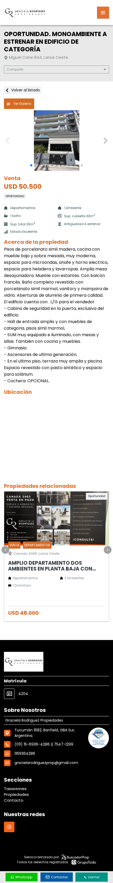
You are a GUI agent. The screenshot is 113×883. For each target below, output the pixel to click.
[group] (56, 140)
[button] (105, 140)
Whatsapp (23, 877)
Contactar (59, 877)
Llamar (94, 877)
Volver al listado (25, 90)
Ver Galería (22, 103)
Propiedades (16, 794)
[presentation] (5, 550)
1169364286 (24, 753)
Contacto (13, 800)
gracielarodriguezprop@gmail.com (46, 762)
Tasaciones (15, 788)
